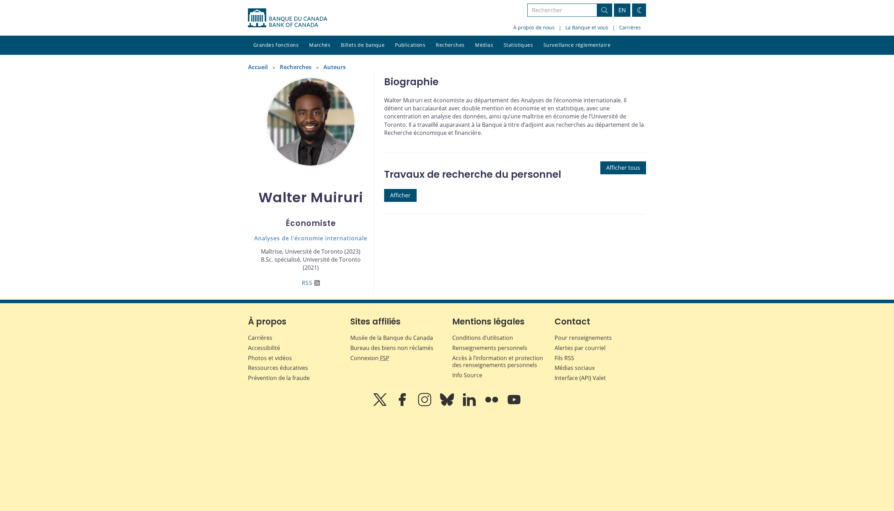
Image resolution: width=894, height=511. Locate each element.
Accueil (258, 67)
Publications (410, 45)
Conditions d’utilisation (482, 338)
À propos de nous (534, 27)
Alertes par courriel (580, 348)
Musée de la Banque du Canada (391, 338)
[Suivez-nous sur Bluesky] (448, 404)
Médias (484, 45)
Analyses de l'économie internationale (310, 238)
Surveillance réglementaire (576, 45)
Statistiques (518, 45)
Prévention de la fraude (279, 378)
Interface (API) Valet (580, 378)
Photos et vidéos (270, 358)
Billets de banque (362, 45)
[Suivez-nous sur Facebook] (403, 404)
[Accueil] (287, 17)
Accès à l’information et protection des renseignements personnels (497, 361)
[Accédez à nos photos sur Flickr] (492, 404)
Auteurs (334, 67)
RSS (307, 283)
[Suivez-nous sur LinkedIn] (470, 404)
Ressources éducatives (278, 368)
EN (622, 10)
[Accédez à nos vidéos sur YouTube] (514, 404)
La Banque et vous (586, 27)
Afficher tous (623, 167)
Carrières (630, 27)
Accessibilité (264, 348)
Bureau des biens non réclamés (391, 348)
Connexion (369, 358)
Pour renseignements (583, 338)
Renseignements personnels (489, 348)
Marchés (319, 45)
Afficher (400, 195)
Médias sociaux (575, 368)
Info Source (467, 375)
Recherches (450, 45)
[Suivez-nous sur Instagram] (425, 404)
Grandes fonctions (276, 45)
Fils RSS (564, 358)
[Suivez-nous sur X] (380, 404)
